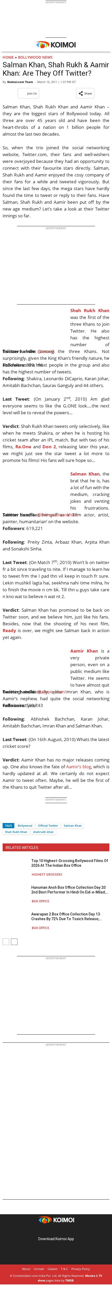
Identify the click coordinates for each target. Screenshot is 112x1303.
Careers (53, 1269)
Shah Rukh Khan (16, 832)
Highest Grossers (47, 874)
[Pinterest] (56, 1230)
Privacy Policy (80, 1269)
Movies (90, 1276)
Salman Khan (73, 825)
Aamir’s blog (78, 767)
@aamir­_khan (51, 692)
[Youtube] (71, 1230)
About (26, 1269)
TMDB (69, 1280)
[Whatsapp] (24, 816)
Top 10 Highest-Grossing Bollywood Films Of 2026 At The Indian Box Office (69, 863)
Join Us (32, 93)
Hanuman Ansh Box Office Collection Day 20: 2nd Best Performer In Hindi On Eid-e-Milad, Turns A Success (69, 890)
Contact (39, 1269)
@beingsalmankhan (57, 515)
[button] (85, 93)
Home (8, 57)
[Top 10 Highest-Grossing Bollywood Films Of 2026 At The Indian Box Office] (16, 867)
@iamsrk (46, 351)
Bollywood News (35, 57)
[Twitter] (15, 816)
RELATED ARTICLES (22, 848)
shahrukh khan (43, 832)
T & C (64, 1269)
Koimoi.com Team (20, 82)
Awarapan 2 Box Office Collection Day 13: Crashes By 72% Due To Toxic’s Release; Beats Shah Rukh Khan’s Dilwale (66, 916)
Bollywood (25, 825)
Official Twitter (48, 825)
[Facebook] (6, 816)
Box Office (40, 901)
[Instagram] (49, 1230)
